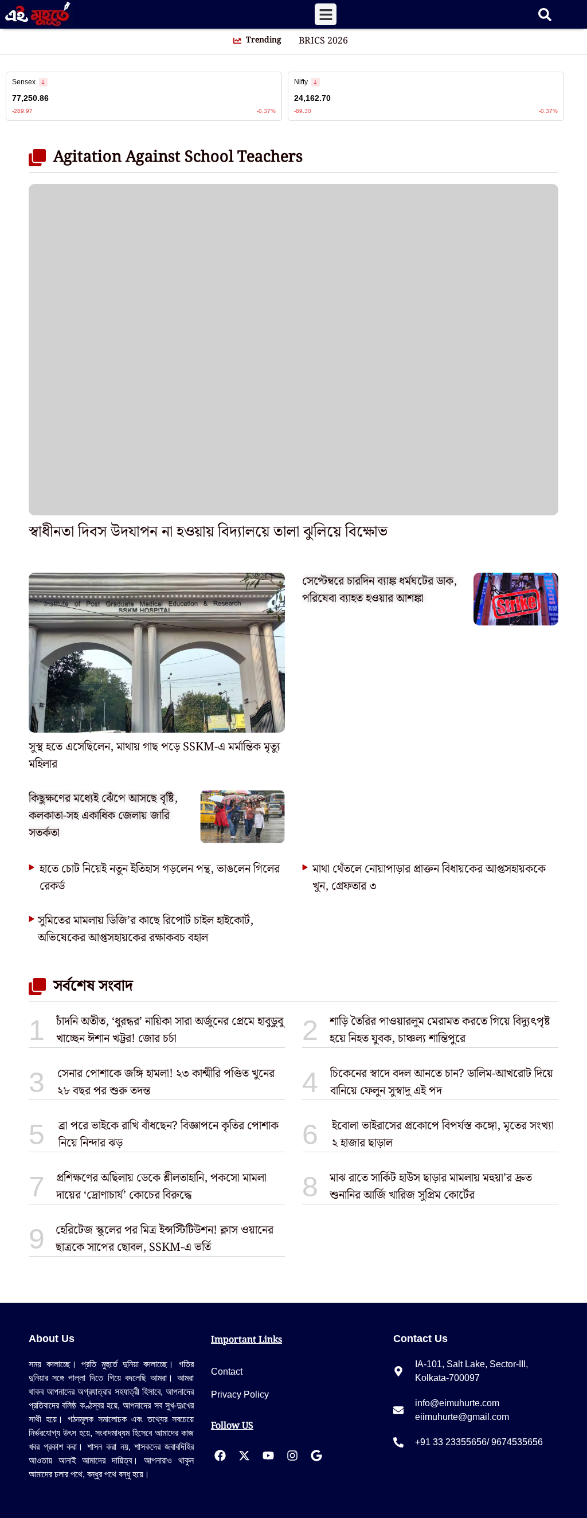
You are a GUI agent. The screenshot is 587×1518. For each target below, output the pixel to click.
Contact (226, 1371)
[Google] (316, 1455)
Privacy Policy (240, 1394)
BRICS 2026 (323, 41)
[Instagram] (292, 1455)
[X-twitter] (244, 1455)
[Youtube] (268, 1455)
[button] (325, 14)
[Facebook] (220, 1455)
